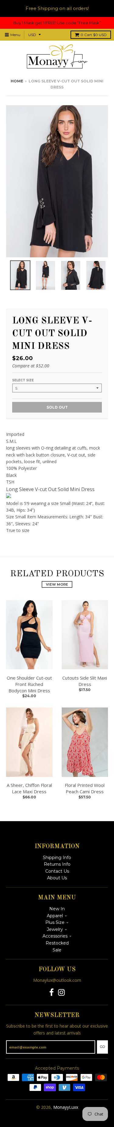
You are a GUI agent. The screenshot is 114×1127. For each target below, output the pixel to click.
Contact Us (57, 871)
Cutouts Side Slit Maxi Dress (84, 681)
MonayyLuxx (65, 1107)
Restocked (57, 943)
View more (57, 584)
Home (17, 81)
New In (57, 908)
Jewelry (55, 929)
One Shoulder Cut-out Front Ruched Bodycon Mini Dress (29, 684)
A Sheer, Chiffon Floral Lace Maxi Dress (29, 788)
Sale (57, 950)
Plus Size (54, 922)
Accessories (55, 936)
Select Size (23, 380)
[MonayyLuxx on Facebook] (51, 992)
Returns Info (57, 864)
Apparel (55, 915)
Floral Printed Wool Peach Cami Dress (85, 788)
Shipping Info (57, 857)
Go (102, 1047)
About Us (57, 878)
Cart (94, 34)
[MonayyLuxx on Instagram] (61, 992)
